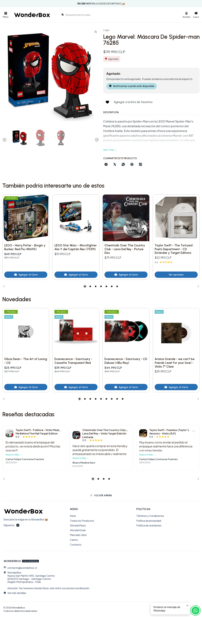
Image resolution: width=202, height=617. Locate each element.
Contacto (75, 544)
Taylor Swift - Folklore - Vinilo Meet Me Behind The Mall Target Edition (37, 431)
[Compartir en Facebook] (106, 165)
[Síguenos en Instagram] (18, 525)
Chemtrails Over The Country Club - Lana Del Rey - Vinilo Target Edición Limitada (104, 433)
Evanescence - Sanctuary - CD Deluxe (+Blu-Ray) (125, 361)
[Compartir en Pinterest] (132, 165)
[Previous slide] (4, 140)
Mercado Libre (78, 534)
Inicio (73, 515)
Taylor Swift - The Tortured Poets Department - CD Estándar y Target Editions (174, 249)
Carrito (74, 539)
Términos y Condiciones (150, 515)
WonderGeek (78, 530)
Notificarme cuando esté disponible (133, 86)
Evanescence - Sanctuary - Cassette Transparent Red (73, 361)
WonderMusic (78, 525)
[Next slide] (96, 140)
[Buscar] (62, 15)
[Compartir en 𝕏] (115, 165)
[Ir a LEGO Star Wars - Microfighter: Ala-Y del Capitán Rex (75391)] (76, 218)
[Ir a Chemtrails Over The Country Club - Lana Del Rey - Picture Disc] (126, 218)
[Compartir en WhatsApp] (123, 165)
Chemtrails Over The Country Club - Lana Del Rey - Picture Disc (124, 249)
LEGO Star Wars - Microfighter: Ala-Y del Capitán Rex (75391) (75, 247)
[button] (85, 286)
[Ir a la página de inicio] (32, 15)
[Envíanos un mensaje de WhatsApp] (195, 610)
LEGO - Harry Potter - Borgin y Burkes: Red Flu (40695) (24, 247)
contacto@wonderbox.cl (22, 567)
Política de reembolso (149, 525)
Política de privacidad (148, 520)
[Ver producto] (9, 433)
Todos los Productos (82, 520)
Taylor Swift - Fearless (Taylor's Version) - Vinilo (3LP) (169, 431)
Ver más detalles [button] (16, 592)
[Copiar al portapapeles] (140, 165)
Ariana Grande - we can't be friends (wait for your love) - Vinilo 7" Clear (174, 362)
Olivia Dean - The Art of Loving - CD (25, 361)
